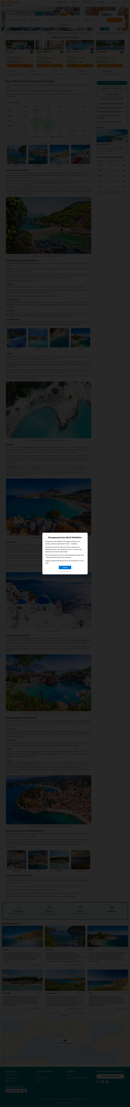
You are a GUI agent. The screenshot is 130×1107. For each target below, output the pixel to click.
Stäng (65, 567)
